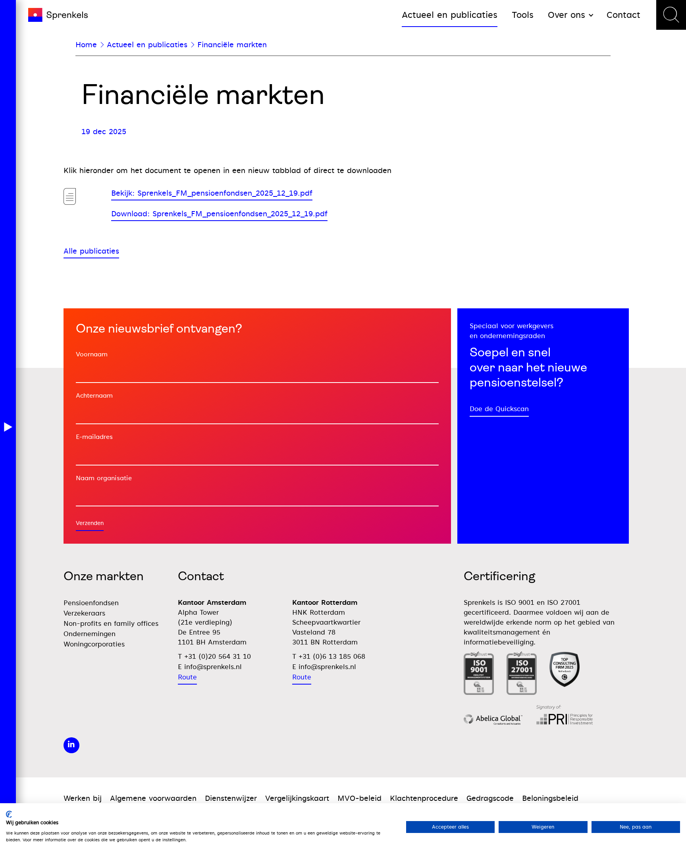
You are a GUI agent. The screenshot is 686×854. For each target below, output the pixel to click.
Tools (523, 15)
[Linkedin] (71, 745)
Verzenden (90, 523)
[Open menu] (8, 427)
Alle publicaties (91, 251)
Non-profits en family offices (111, 623)
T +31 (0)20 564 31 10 (214, 656)
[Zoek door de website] (671, 15)
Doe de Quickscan (499, 409)
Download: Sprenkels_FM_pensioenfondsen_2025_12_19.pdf (219, 214)
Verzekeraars (84, 613)
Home (86, 44)
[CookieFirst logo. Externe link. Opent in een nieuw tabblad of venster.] (9, 814)
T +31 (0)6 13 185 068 (328, 656)
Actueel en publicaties (449, 15)
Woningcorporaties (94, 644)
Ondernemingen (90, 634)
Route (187, 677)
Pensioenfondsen (91, 603)
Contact (623, 15)
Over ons (566, 15)
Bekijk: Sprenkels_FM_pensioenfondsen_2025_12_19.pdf (211, 193)
